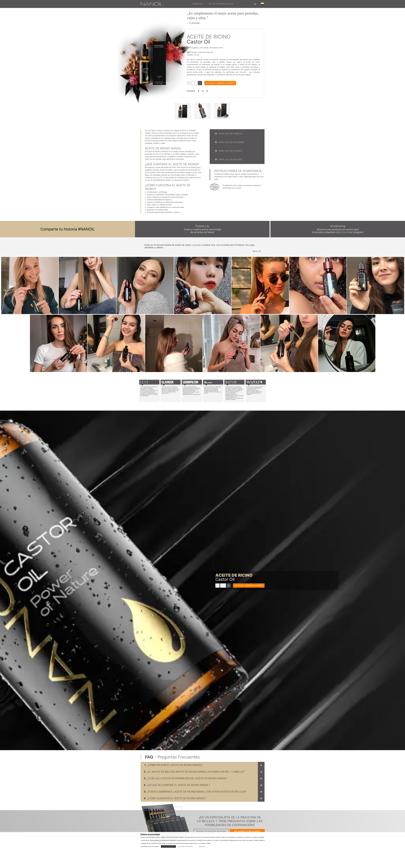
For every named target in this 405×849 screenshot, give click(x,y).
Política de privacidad (150, 834)
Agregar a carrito (225, 83)
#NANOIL (86, 229)
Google (199, 843)
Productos (197, 4)
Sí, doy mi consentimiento (168, 846)
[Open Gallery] (183, 111)
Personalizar (202, 846)
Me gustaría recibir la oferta (247, 831)
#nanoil (345, 232)
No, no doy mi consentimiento (185, 846)
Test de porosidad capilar (221, 4)
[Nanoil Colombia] (152, 4)
